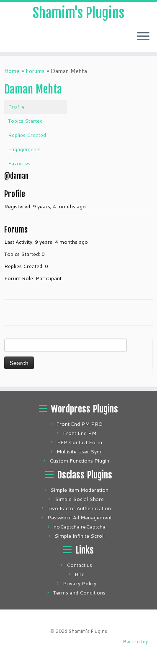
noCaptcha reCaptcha (80, 526)
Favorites (19, 163)
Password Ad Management (79, 517)
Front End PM (79, 433)
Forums (35, 71)
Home (12, 71)
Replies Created (27, 135)
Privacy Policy (79, 583)
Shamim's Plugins (78, 13)
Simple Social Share (79, 499)
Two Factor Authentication (79, 508)
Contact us (79, 565)
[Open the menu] (143, 36)
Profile (16, 106)
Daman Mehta (33, 89)
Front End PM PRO (79, 423)
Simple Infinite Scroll (79, 535)
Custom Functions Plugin (79, 460)
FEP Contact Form (79, 442)
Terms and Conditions (79, 592)
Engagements (24, 149)
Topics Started (25, 120)
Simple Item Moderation (79, 489)
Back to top (136, 641)
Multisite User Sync (79, 451)
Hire (80, 574)
